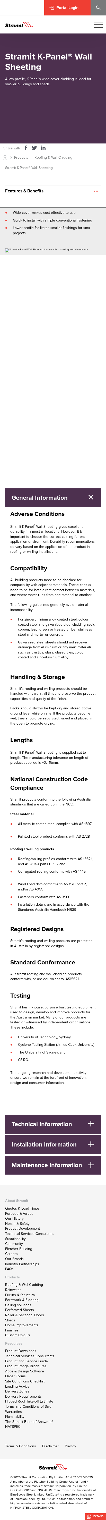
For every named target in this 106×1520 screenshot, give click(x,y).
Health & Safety (17, 1223)
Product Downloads (20, 1351)
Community (14, 1243)
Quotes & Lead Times (22, 1208)
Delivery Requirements (23, 1396)
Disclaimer (50, 1446)
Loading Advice (17, 1386)
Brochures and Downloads (69, 120)
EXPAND (98, 1516)
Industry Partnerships (22, 1264)
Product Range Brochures (26, 1366)
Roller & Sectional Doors (24, 1315)
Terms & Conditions (20, 1446)
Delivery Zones (17, 1391)
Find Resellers (21, 345)
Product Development (22, 1228)
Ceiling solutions (18, 1305)
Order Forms (15, 1376)
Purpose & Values (19, 1213)
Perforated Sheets (19, 1310)
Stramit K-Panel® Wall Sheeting (29, 168)
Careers (11, 1253)
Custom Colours (18, 1335)
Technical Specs (59, 104)
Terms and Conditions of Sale (28, 1406)
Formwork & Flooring (22, 1300)
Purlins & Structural (20, 1295)
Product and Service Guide (26, 1361)
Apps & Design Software (24, 1371)
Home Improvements (21, 1325)
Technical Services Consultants (29, 1233)
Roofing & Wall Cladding (53, 157)
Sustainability (15, 1239)
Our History (14, 1218)
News (15, 472)
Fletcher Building (18, 1249)
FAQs (9, 1269)
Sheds (10, 1320)
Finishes (12, 1330)
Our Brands (14, 1259)
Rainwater (13, 1290)
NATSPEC (12, 1426)
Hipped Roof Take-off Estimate (29, 1401)
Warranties (13, 1411)
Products (21, 157)
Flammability (14, 1416)
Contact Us (19, 333)
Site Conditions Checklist (25, 1381)
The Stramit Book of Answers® (29, 1421)
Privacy (70, 1446)
